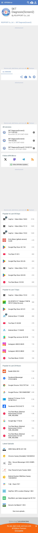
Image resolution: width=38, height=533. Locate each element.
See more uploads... (19, 511)
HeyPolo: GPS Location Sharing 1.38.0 (20, 491)
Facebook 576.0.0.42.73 (16, 406)
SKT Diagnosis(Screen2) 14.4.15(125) (16, 140)
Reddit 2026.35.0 (13, 371)
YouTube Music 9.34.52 (16, 358)
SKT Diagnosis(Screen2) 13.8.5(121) (20, 147)
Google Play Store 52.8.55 (16, 275)
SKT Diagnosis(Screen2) (23, 22)
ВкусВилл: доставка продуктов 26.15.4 (21, 498)
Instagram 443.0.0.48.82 (16, 351)
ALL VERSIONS (7, 72)
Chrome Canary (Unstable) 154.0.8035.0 (21, 456)
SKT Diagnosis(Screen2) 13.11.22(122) (16, 131)
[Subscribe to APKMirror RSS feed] (32, 160)
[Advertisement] (19, 48)
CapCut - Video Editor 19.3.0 (17, 268)
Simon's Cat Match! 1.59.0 (16, 505)
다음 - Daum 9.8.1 (14, 484)
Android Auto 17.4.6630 (16, 330)
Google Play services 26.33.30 (18, 337)
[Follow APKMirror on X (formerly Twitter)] (5, 160)
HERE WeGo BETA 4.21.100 (17, 449)
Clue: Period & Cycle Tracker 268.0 (19, 470)
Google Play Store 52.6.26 (16, 261)
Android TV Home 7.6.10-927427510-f (16, 399)
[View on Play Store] (26, 77)
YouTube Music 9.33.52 (16, 282)
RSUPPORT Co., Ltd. (22, 15)
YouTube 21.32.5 (13, 254)
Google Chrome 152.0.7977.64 (18, 385)
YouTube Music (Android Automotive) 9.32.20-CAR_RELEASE (16, 413)
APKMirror (8, 2)
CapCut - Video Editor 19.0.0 (17, 233)
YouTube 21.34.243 (14, 323)
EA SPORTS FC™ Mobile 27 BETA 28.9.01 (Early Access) (19, 302)
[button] (21, 77)
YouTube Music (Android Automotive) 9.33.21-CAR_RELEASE (16, 428)
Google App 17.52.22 (15, 421)
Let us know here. (23, 521)
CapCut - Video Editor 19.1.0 (17, 226)
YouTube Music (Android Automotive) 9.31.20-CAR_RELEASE (16, 436)
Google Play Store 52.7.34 (16, 247)
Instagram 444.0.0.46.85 (16, 344)
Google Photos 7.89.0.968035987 (19, 392)
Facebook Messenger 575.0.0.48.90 (15, 378)
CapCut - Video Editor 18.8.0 (17, 219)
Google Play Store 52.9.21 (16, 309)
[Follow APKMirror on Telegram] (23, 160)
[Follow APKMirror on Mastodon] (14, 160)
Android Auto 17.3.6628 (16, 316)
